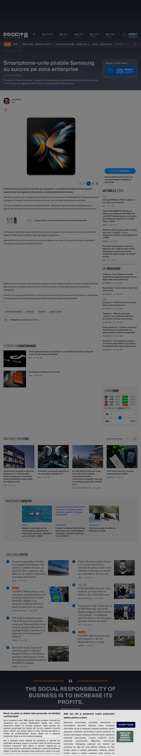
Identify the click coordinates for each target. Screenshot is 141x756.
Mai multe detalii (50, 736)
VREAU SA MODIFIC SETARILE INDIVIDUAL (125, 736)
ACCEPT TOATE (125, 724)
